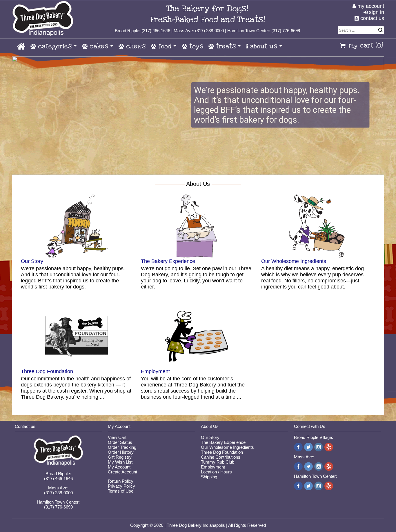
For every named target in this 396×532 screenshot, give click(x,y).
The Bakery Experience (168, 261)
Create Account (122, 471)
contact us (371, 18)
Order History (121, 452)
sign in (376, 12)
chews (135, 46)
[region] (198, 115)
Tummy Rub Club (217, 462)
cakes (99, 46)
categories (55, 46)
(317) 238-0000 (209, 30)
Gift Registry (120, 457)
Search (380, 30)
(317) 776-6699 (285, 30)
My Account (119, 466)
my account (370, 6)
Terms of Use (120, 491)
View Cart (117, 437)
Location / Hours (216, 471)
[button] (198, 115)
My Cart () (365, 45)
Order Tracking (122, 447)
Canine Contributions (220, 457)
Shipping (209, 476)
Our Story (32, 261)
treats (226, 46)
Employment (155, 371)
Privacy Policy (121, 486)
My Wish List (120, 462)
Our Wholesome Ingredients (293, 261)
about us (263, 46)
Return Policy (120, 481)
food (164, 46)
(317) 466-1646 (155, 30)
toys (195, 46)
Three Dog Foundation (47, 371)
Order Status (120, 442)
